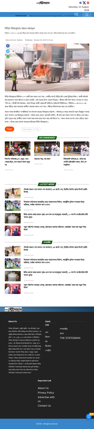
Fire (37, 129)
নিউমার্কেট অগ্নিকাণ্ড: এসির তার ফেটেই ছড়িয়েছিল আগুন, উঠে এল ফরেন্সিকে (75, 161)
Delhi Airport (27, 129)
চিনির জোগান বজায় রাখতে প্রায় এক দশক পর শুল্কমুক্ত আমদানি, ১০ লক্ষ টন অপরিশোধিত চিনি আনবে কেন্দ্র (56, 16)
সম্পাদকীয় (64, 328)
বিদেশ (47, 336)
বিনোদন (48, 345)
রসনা (62, 333)
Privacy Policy (46, 392)
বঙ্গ (46, 341)
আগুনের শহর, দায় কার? (42, 158)
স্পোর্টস (48, 350)
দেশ (46, 332)
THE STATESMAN (70, 337)
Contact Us (44, 405)
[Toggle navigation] (76, 14)
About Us (12, 321)
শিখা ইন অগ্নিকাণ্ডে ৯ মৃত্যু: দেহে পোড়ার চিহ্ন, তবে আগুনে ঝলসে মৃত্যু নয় (17, 161)
